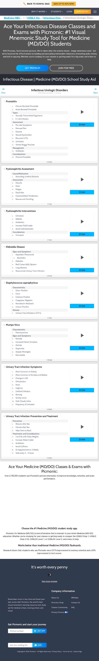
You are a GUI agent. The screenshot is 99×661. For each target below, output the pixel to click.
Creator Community (59, 607)
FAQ (72, 607)
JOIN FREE (82, 11)
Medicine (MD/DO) (13, 17)
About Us (55, 598)
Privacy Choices (58, 612)
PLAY (83, 125)
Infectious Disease (53, 17)
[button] (49, 503)
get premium (32, 68)
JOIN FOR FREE (66, 68)
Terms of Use (67, 651)
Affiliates (75, 598)
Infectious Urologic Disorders (80, 17)
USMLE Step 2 (34, 17)
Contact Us (75, 602)
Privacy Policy (56, 651)
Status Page (78, 651)
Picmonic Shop (57, 602)
